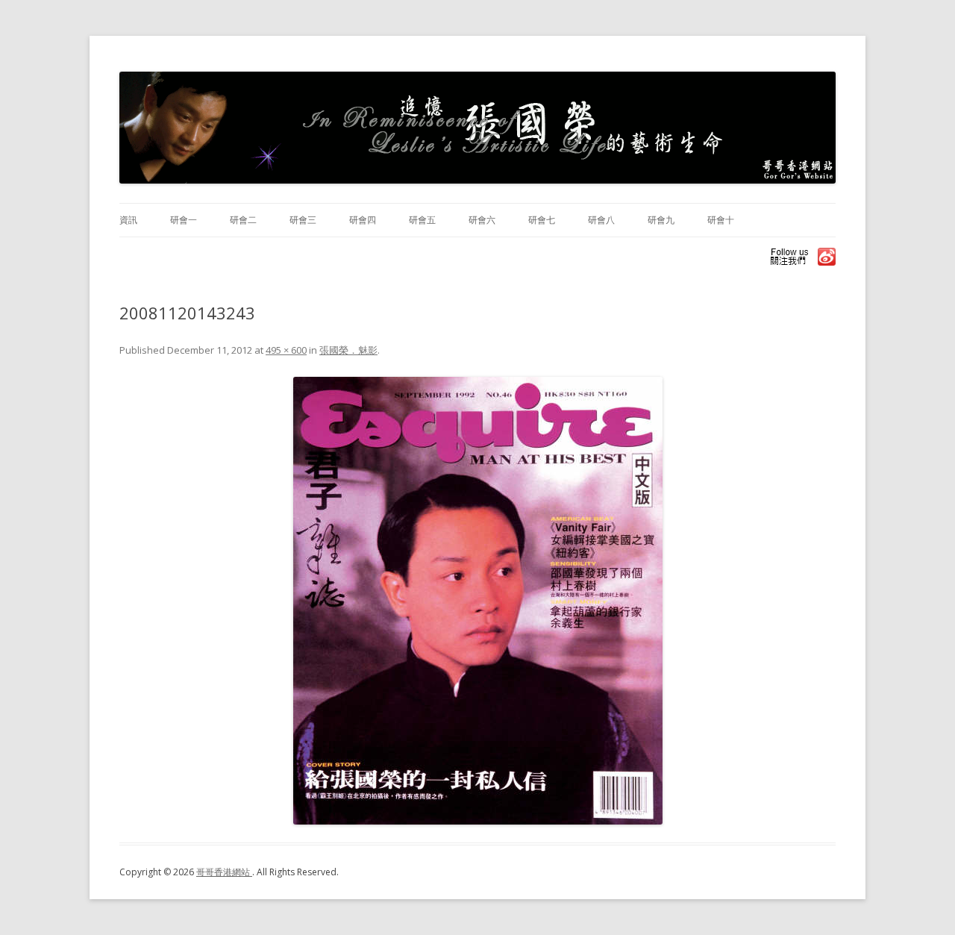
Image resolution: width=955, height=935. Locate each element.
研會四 (362, 219)
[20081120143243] (477, 601)
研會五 (422, 219)
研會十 (720, 219)
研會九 (661, 219)
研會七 (541, 219)
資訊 (128, 219)
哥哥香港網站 (224, 872)
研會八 (601, 219)
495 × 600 (286, 350)
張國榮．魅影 (348, 350)
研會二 (243, 219)
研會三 (302, 219)
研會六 (482, 219)
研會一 (183, 219)
